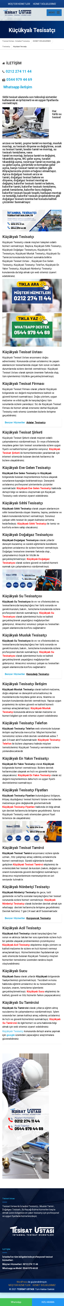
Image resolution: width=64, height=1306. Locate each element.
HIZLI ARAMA (48, 1302)
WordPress (22, 1282)
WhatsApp (16, 1302)
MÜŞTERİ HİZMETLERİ (19, 4)
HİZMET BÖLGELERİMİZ (44, 4)
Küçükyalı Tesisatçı (13, 1031)
